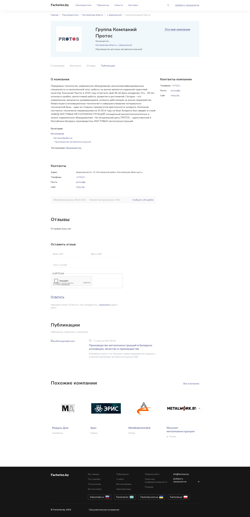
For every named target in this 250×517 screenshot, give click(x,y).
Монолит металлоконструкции (181, 429)
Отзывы (91, 65)
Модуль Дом (60, 428)
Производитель (74, 148)
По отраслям (94, 479)
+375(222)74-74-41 (86, 177)
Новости (118, 5)
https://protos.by (84, 187)
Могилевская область (92, 15)
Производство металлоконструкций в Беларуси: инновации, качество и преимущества (120, 347)
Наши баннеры (123, 489)
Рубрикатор (103, 5)
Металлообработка (62, 138)
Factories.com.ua (149, 497)
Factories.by (60, 5)
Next (199, 408)
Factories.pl (176, 497)
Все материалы (123, 484)
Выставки (133, 5)
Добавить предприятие (187, 5)
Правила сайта (152, 474)
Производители (83, 5)
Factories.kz (122, 497)
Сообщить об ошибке (143, 199)
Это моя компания (177, 29)
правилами (104, 304)
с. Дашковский (114, 15)
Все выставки (94, 489)
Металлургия (57, 133)
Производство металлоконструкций (73, 141)
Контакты (75, 65)
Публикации (108, 65)
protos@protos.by (84, 182)
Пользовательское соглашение (104, 509)
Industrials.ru (97, 497)
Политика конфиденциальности (156, 480)
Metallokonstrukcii (139, 428)
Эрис (93, 428)
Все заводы (93, 474)
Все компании (191, 383)
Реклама (149, 487)
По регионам (94, 484)
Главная (54, 15)
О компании (57, 65)
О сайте (120, 479)
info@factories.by (181, 474)
